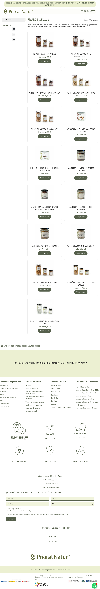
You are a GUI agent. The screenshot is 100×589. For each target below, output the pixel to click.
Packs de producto (31, 388)
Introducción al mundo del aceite (87, 408)
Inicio (86, 20)
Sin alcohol (54, 398)
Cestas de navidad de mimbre (61, 407)
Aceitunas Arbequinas (83, 396)
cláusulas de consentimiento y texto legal (19, 511)
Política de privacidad (47, 570)
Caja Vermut (80, 405)
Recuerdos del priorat (32, 408)
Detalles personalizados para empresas (34, 397)
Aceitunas (3, 391)
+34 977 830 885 (50, 480)
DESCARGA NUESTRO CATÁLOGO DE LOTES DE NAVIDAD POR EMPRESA (33, 3)
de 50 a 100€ (55, 388)
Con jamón (54, 395)
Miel (1, 400)
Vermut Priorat (4, 403)
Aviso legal (33, 570)
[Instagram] (69, 528)
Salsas (2, 394)
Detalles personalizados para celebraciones (34, 392)
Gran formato (4, 406)
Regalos (28, 385)
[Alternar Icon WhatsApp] (94, 586)
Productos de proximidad (33, 405)
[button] (13, 29)
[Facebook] (65, 528)
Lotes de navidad (31, 411)
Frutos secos (4, 385)
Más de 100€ (55, 391)
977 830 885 (80, 438)
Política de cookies (63, 570)
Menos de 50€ (56, 385)
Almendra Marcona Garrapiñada (87, 402)
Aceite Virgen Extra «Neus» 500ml (88, 390)
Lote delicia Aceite (82, 387)
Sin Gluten (54, 401)
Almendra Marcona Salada (85, 399)
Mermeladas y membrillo (8, 397)
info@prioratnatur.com (50, 487)
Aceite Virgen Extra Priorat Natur (87, 393)
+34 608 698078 (51, 484)
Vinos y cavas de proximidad (35, 402)
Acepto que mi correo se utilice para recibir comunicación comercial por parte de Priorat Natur (38, 514)
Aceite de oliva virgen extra (9, 388)
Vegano (53, 404)
